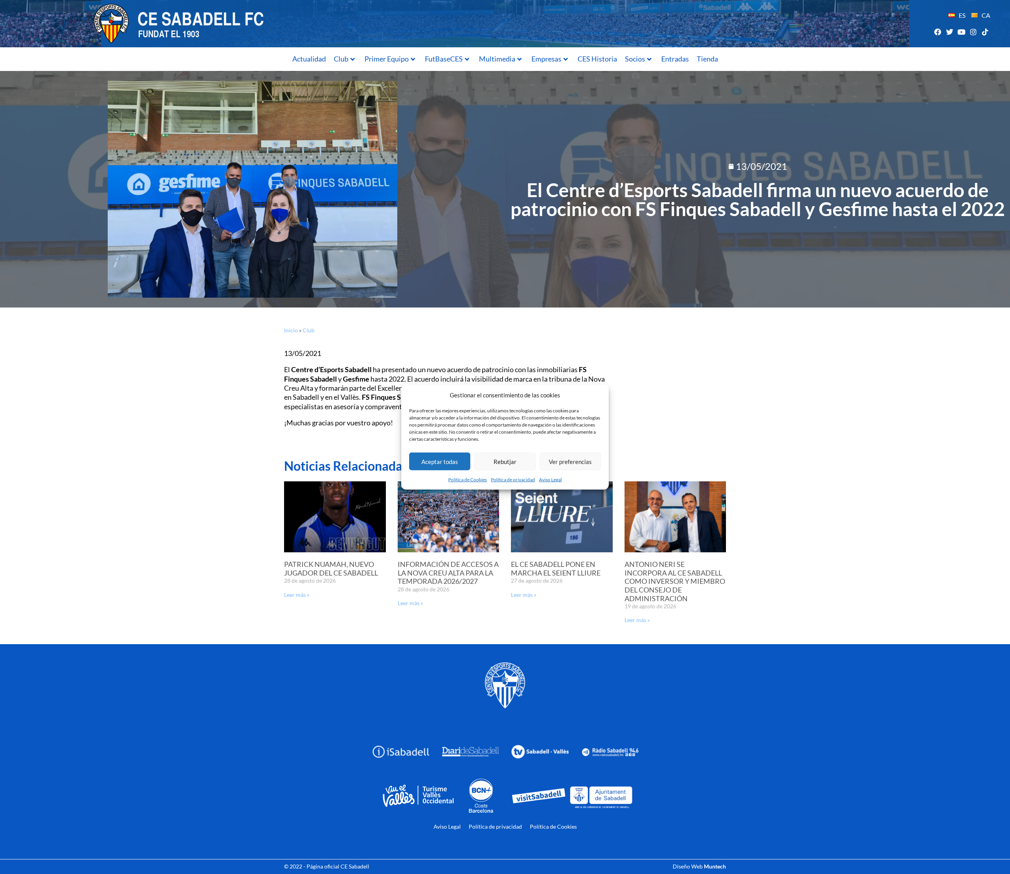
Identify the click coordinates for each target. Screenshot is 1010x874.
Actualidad (309, 58)
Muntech (715, 866)
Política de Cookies (467, 480)
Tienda (707, 58)
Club (341, 58)
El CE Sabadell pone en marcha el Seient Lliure (555, 568)
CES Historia (597, 58)
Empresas (546, 58)
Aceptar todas (439, 461)
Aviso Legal (550, 480)
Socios (635, 58)
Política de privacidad (513, 480)
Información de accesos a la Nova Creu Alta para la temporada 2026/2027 (448, 572)
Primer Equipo (387, 58)
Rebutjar (505, 461)
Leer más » (296, 594)
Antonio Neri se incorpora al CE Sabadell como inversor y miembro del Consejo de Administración (675, 581)
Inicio (291, 330)
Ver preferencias (570, 461)
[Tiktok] (985, 32)
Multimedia (497, 58)
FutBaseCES (444, 58)
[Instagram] (973, 32)
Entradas (675, 58)
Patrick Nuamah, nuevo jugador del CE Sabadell (331, 568)
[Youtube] (961, 32)
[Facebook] (938, 32)
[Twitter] (949, 32)
